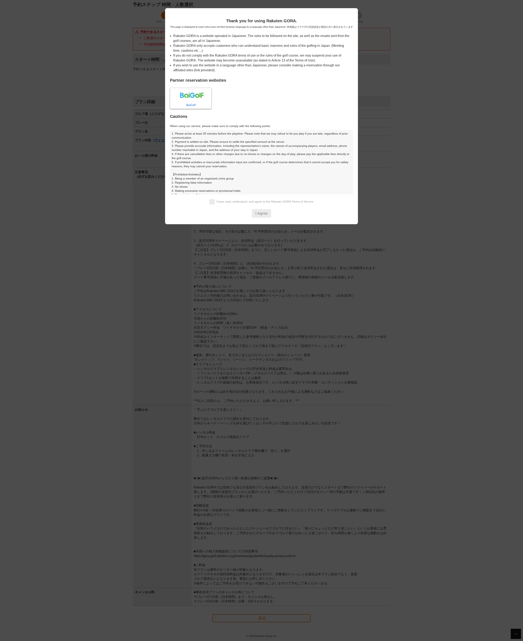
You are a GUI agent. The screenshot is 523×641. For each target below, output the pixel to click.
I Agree (261, 213)
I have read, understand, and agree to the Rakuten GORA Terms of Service (264, 201)
